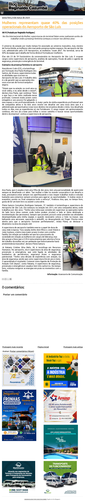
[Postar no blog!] (5, 279)
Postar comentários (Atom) (22, 351)
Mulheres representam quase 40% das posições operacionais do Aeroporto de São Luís (42, 25)
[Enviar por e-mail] (3, 279)
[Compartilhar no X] (8, 279)
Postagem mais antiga (73, 347)
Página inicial (43, 347)
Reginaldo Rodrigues (26, 32)
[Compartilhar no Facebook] (11, 279)
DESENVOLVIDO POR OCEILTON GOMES (35, 499)
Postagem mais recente (12, 347)
